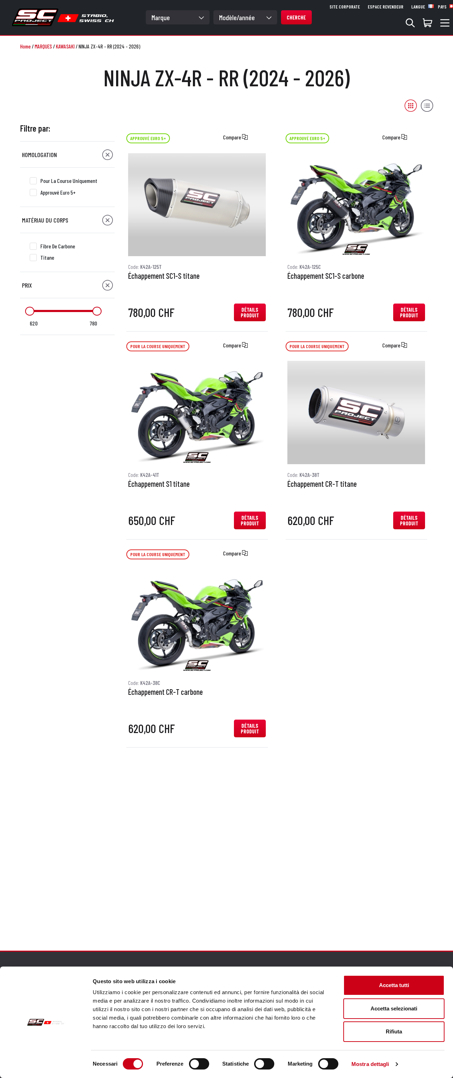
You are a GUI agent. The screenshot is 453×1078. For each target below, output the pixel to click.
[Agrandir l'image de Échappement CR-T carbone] (197, 620)
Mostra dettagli (370, 1064)
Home (25, 46)
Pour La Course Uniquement (68, 180)
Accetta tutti (394, 985)
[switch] (199, 1064)
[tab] (67, 155)
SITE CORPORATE (344, 7)
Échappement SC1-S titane (164, 276)
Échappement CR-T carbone (165, 692)
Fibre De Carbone (57, 246)
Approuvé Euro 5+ (58, 192)
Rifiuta (394, 1031)
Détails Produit (250, 312)
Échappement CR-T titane (322, 484)
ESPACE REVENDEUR (385, 7)
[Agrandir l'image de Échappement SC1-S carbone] (356, 204)
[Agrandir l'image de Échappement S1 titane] (197, 412)
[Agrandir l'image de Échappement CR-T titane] (356, 412)
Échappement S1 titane (159, 484)
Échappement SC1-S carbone (325, 276)
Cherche (296, 17)
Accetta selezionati (394, 1008)
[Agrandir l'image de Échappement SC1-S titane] (197, 204)
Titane (47, 257)
